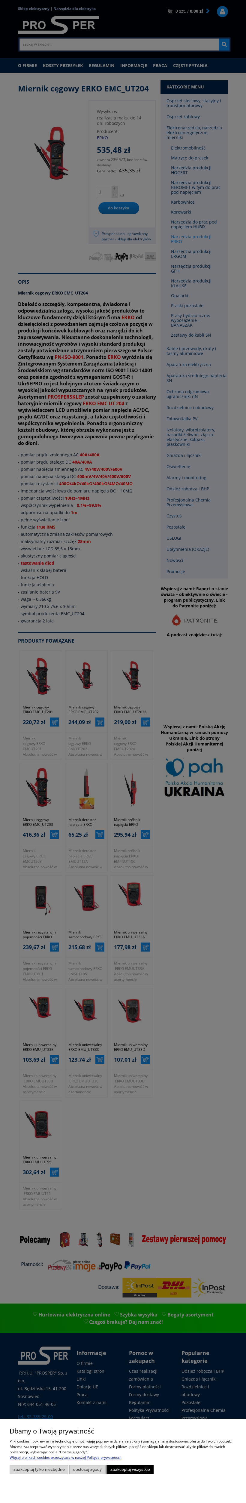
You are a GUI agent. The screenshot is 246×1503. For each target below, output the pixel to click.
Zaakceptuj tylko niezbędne (39, 1469)
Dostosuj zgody (87, 1469)
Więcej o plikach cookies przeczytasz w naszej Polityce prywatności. (66, 1457)
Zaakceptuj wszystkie (130, 1469)
